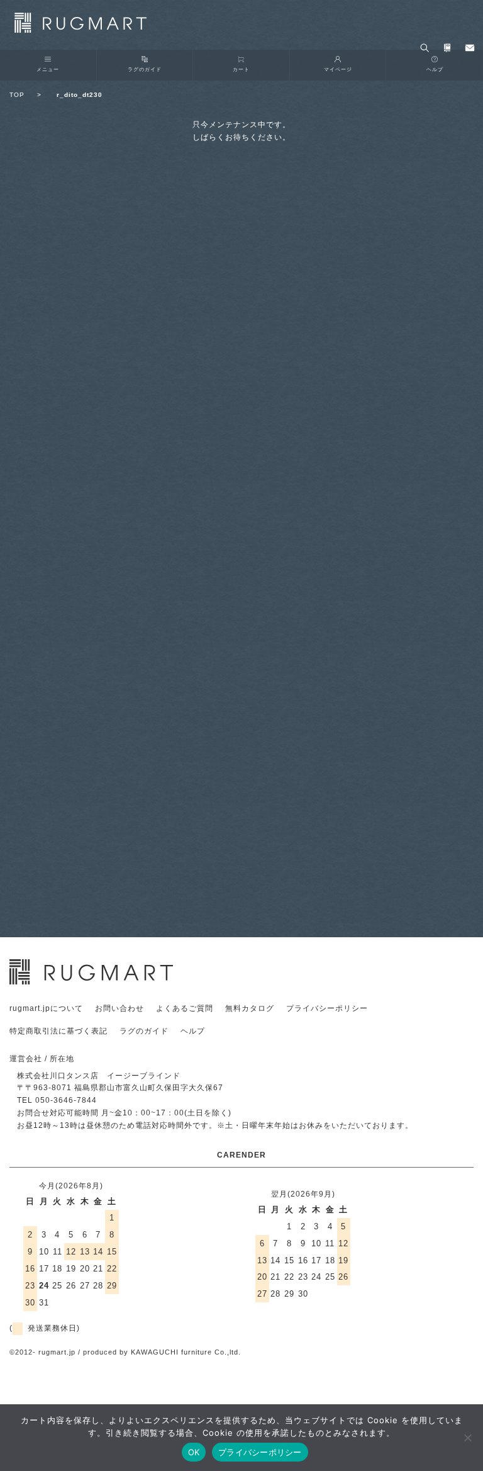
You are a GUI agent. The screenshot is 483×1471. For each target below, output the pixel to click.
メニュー (47, 69)
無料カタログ (249, 1008)
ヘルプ (192, 1031)
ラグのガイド (145, 69)
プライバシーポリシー (327, 1008)
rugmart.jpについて (46, 1008)
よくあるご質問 (184, 1008)
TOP (25, 94)
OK (194, 1452)
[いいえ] (467, 1437)
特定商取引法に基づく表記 (58, 1031)
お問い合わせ (119, 1008)
